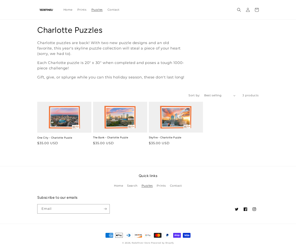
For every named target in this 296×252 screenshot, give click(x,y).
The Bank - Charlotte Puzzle (110, 137)
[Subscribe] (105, 209)
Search (132, 185)
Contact (176, 185)
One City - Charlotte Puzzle (54, 137)
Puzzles (147, 185)
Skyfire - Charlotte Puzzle (165, 137)
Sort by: (194, 95)
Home (118, 185)
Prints (161, 185)
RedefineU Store (141, 243)
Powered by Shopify (162, 243)
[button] (239, 9)
